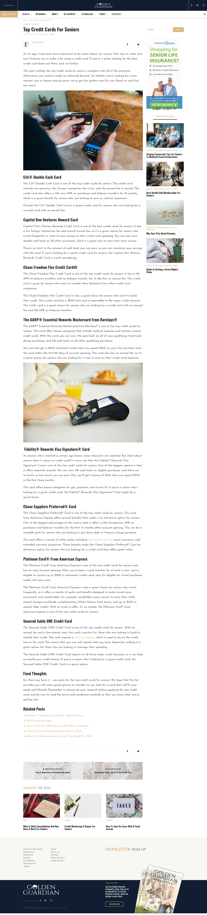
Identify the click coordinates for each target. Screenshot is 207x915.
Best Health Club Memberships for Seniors (163, 194)
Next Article (111, 769)
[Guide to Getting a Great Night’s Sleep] (165, 250)
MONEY (35, 24)
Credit (26, 24)
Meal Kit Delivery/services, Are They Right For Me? (59, 736)
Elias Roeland (38, 42)
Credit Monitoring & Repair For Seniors (80, 828)
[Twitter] (197, 5)
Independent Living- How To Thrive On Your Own (113, 772)
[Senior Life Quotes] (164, 74)
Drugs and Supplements (157, 228)
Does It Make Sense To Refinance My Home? (53, 772)
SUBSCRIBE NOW (114, 904)
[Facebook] (191, 5)
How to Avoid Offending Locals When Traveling (58, 726)
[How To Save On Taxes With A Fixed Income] (124, 806)
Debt (25, 820)
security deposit (85, 637)
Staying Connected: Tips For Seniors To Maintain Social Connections (164, 155)
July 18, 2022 (29, 34)
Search (178, 30)
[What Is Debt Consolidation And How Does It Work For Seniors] (41, 806)
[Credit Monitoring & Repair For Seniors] (83, 806)
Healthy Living (171, 150)
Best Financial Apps (39, 720)
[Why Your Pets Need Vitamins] (165, 212)
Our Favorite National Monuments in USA (54, 731)
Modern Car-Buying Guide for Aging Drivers (55, 715)
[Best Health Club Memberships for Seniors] (165, 174)
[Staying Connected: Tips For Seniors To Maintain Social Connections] (165, 135)
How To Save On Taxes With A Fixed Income (123, 828)
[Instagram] (204, 5)
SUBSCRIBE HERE (9, 5)
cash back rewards (100, 539)
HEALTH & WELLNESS (154, 150)
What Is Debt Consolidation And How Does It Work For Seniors (41, 828)
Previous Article (54, 769)
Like (43, 34)
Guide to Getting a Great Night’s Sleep (162, 271)
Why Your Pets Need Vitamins (160, 233)
